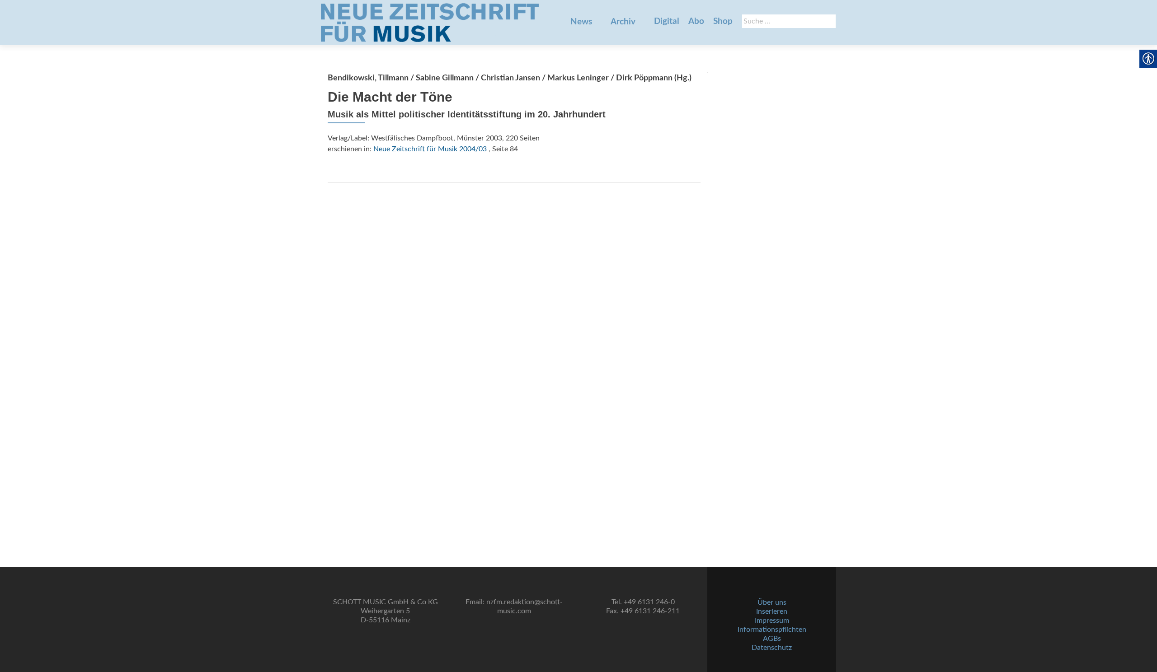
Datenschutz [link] (772, 647)
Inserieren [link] (771, 611)
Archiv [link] (623, 22)
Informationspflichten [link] (772, 629)
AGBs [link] (772, 638)
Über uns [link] (771, 602)
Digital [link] (666, 21)
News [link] (581, 22)
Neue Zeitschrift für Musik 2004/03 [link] (430, 149)
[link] (430, 23)
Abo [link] (696, 21)
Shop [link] (723, 21)
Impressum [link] (772, 620)
